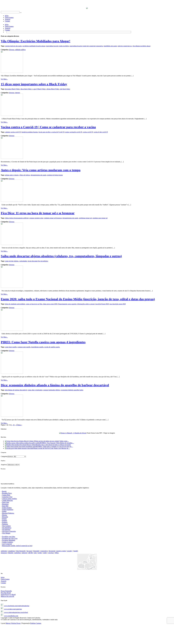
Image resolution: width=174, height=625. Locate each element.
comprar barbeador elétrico (51, 390)
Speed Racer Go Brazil (8, 594)
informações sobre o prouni (86, 304)
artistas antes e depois (12, 175)
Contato (7, 21)
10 (13, 425)
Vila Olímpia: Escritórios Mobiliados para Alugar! (35, 41)
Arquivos (4, 464)
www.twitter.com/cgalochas (13, 609)
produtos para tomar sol (100, 218)
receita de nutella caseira (52, 347)
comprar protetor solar (36, 218)
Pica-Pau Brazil (6, 593)
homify (76, 551)
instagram (4, 553)
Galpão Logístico (7, 542)
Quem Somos (9, 17)
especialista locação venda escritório (57, 46)
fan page (29, 551)
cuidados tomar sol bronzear (53, 218)
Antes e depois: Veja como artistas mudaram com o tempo (40, 170)
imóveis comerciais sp (125, 46)
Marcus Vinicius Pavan (13, 623)
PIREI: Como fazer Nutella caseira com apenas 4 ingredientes (43, 342)
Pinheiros (5, 524)
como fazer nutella (11, 347)
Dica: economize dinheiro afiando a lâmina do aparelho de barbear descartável (55, 385)
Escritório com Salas (8, 536)
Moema (4, 515)
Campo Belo (6, 495)
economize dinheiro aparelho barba (72, 390)
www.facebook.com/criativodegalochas (16, 606)
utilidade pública (20, 49)
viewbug (51, 553)
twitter (40, 553)
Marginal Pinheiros (8, 513)
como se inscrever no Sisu (34, 304)
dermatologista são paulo (38, 175)
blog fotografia (20, 551)
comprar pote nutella (23, 347)
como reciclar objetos (11, 261)
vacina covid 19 (88, 132)
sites (35, 553)
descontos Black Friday (12, 89)
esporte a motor (61, 551)
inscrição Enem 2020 (102, 304)
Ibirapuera (5, 504)
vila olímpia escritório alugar (141, 46)
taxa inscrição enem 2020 (118, 304)
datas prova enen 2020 (50, 304)
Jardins (4, 511)
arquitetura (11, 551)
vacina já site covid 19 (101, 132)
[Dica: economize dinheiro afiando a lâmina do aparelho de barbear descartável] (12, 416)
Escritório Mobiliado (8, 540)
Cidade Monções (7, 500)
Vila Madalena (6, 528)
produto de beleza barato (55, 175)
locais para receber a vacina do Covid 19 (51, 132)
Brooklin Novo (7, 493)
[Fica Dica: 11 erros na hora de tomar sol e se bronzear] (12, 244)
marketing (17, 553)
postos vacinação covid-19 (73, 132)
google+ (69, 551)
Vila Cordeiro (6, 526)
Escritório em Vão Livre (9, 538)
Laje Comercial (7, 544)
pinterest (24, 553)
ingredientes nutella (37, 347)
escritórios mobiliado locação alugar (33, 46)
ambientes (4, 551)
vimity (45, 553)
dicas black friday (26, 89)
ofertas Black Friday (52, 89)
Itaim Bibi (5, 506)
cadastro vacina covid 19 (13, 132)
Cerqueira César (7, 497)
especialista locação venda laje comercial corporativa (86, 46)
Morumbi (5, 517)
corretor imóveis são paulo (13, 46)
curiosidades (23, 261)
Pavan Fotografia (6, 591)
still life (30, 553)
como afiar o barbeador (35, 390)
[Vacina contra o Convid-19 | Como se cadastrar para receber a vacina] (12, 158)
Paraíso (4, 518)
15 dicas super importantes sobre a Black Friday (34, 84)
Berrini (4, 491)
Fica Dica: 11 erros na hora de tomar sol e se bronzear (38, 213)
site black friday (65, 89)
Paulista (4, 520)
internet (17, 92)
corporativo (44, 551)
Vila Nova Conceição (9, 531)
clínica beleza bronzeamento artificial (16, 218)
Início (6, 16)
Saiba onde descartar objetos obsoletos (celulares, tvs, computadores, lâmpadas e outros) (61, 256)
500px (57, 553)
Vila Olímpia (6, 533)
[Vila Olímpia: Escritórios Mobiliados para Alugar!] (12, 72)
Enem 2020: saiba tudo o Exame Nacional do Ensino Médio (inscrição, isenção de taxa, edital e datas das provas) (78, 299)
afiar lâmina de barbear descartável (16, 390)
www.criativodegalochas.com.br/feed (16, 612)
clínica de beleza (24, 175)
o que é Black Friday (39, 89)
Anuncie (7, 19)
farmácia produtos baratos (29, 132)
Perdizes (4, 522)
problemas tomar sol (85, 218)
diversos (11, 49)
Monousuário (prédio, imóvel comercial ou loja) (17, 546)
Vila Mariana (6, 529)
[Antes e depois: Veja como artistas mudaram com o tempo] (12, 201)
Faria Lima (5, 502)
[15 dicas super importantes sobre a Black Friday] (12, 115)
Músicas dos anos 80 (7, 596)
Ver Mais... (4, 79)
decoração (52, 551)
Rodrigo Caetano (35, 623)
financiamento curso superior (67, 304)
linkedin (10, 553)
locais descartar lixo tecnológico (38, 261)
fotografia (36, 551)
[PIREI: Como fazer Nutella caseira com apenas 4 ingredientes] (12, 373)
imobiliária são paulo (110, 46)
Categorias (4, 456)
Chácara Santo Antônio (9, 498)
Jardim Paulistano (7, 509)
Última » (19, 425)
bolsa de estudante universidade (15, 304)
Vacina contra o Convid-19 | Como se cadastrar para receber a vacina (48, 127)
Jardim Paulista (7, 508)
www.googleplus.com (11, 616)
